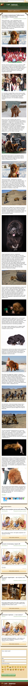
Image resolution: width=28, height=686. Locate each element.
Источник (4, 494)
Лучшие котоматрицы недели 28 (11, 544)
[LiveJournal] (16, 498)
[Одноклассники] (6, 498)
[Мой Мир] (8, 498)
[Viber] (21, 498)
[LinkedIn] (14, 498)
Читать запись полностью (14, 537)
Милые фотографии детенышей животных (14, 509)
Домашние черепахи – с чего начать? (12, 614)
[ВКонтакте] (4, 498)
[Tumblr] (19, 498)
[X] (10, 498)
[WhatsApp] (23, 498)
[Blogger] (12, 498)
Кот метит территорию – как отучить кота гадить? (13, 578)
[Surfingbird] (17, 498)
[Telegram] (6, 500)
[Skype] (4, 500)
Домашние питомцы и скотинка (20, 18)
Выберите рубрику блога (14, 10)
